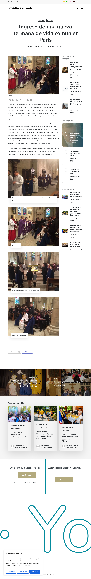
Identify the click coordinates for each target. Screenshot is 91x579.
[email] (17, 1)
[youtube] (11, 1)
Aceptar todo (35, 571)
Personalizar (11, 571)
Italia (24, 425)
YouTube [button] (36, 482)
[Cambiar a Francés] (77, 2)
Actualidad (14, 425)
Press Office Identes (35, 46)
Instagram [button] (16, 482)
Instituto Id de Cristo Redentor (20, 8)
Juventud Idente (15, 428)
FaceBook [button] (26, 482)
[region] (23, 562)
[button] (82, 8)
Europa (42, 20)
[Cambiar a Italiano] (67, 2)
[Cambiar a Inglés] (70, 2)
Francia (50, 20)
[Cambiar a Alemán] (74, 2)
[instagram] (14, 1)
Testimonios (49, 427)
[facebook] (8, 1)
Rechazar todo (23, 571)
